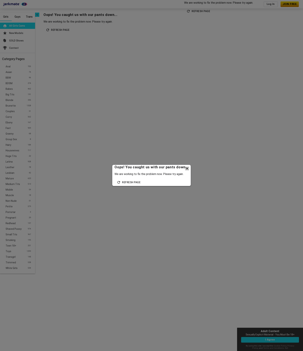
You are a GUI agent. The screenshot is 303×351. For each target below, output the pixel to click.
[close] (187, 168)
